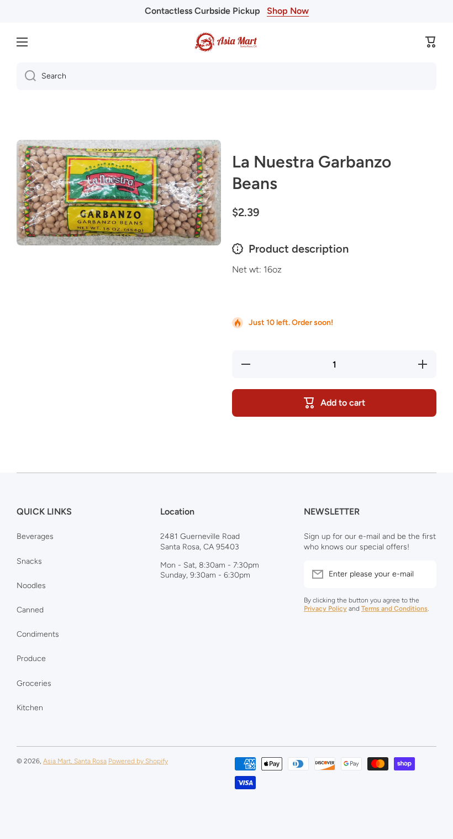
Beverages (35, 536)
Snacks (29, 561)
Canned (30, 610)
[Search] (26, 76)
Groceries (34, 683)
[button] (430, 42)
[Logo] (226, 42)
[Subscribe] (422, 574)
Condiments (38, 634)
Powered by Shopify (138, 761)
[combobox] (226, 76)
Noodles (31, 585)
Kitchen (30, 707)
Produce (31, 658)
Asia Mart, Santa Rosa (75, 761)
